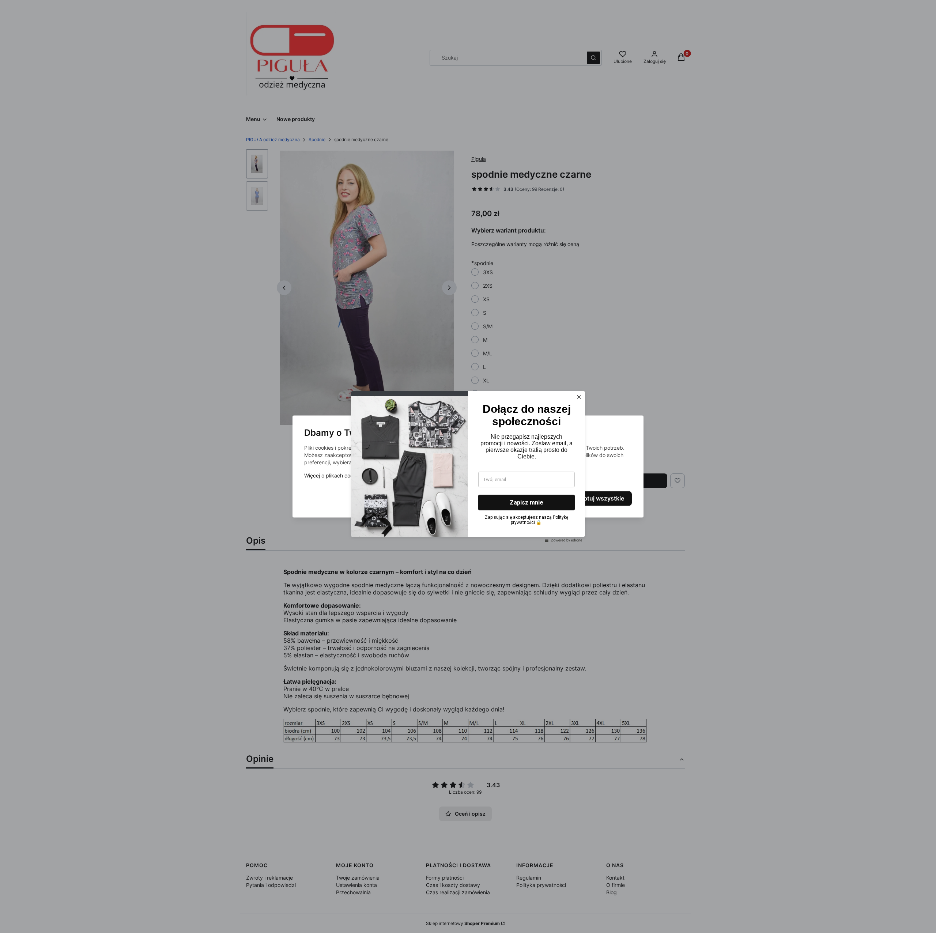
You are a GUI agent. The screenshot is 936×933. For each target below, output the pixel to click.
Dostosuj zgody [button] (520, 498)
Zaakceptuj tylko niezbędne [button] (437, 498)
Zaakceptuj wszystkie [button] (593, 498)
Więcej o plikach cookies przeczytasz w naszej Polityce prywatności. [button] (386, 476)
